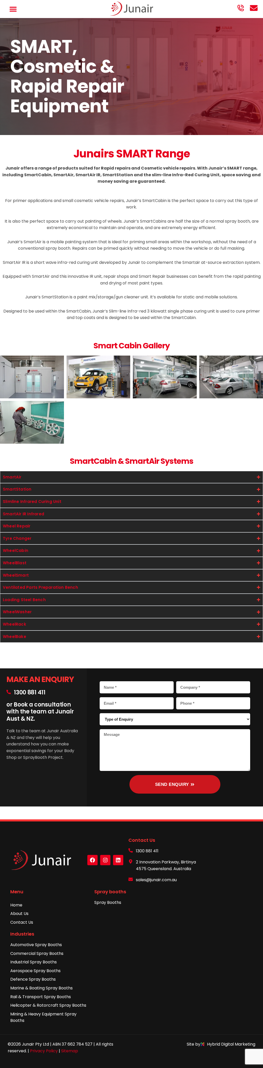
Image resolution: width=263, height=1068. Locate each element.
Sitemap (69, 1051)
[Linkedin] (118, 860)
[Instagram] (105, 860)
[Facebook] (92, 860)
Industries (22, 934)
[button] (13, 9)
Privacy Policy (44, 1051)
